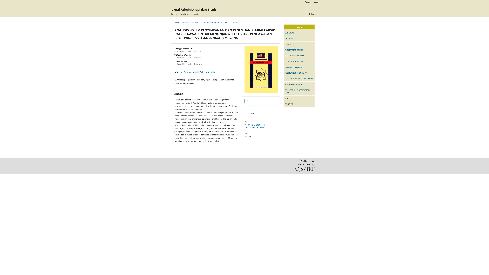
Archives (185, 14)
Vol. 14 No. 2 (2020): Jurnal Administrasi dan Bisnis (211, 22)
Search (313, 14)
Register (308, 2)
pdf (249, 101)
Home (176, 22)
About (195, 14)
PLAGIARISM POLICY (293, 84)
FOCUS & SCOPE (291, 44)
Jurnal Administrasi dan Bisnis (193, 9)
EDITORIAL (289, 33)
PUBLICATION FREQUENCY (296, 73)
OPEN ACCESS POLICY (294, 67)
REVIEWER (289, 38)
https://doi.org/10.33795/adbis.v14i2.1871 (197, 72)
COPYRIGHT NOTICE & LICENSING (299, 78)
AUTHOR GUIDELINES (294, 61)
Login (316, 2)
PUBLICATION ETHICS (294, 50)
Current (174, 14)
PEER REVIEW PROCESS (294, 55)
